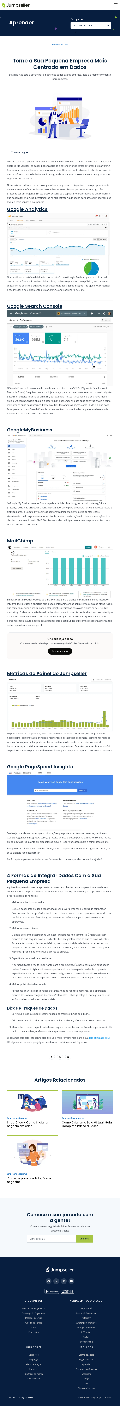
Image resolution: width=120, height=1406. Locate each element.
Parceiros (33, 1369)
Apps (33, 1327)
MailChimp (20, 540)
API (86, 1383)
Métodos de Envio (33, 1317)
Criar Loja (84, 1238)
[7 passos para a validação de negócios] (32, 1152)
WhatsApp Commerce (86, 1322)
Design (86, 1378)
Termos (107, 1397)
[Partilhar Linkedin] (68, 1057)
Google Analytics (27, 209)
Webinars (86, 1373)
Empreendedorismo (17, 1118)
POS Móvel (86, 1332)
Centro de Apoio (86, 1354)
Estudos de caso (83, 25)
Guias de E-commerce (73, 1118)
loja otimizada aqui (99, 1037)
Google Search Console (34, 306)
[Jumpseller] (60, 1269)
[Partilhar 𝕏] (60, 1057)
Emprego (33, 1359)
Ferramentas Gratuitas (86, 1369)
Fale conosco (34, 1378)
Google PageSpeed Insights (40, 766)
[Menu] (115, 5)
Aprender (86, 1364)
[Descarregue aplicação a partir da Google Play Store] (51, 1291)
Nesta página (20, 152)
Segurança (96, 1397)
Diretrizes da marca (34, 1373)
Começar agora (60, 651)
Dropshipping (86, 1341)
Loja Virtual (86, 1308)
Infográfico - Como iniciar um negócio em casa (28, 1124)
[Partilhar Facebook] (52, 1057)
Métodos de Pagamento (33, 1308)
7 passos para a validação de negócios (29, 1180)
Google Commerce (86, 1327)
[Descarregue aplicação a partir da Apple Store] (68, 1291)
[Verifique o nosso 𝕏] (64, 1281)
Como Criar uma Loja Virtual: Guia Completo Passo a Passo (87, 1124)
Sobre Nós (34, 1354)
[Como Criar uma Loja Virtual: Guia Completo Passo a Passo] (87, 1102)
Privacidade (83, 1397)
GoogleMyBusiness (29, 429)
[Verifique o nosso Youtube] (71, 1281)
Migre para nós (86, 1359)
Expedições (34, 1332)
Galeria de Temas (33, 1322)
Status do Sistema (86, 1388)
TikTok (86, 1337)
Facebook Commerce (86, 1313)
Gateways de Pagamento (34, 1313)
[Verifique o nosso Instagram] (56, 1281)
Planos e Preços (33, 1364)
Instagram (86, 1317)
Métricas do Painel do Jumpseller (47, 673)
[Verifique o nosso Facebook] (49, 1281)
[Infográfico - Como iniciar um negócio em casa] (32, 1102)
